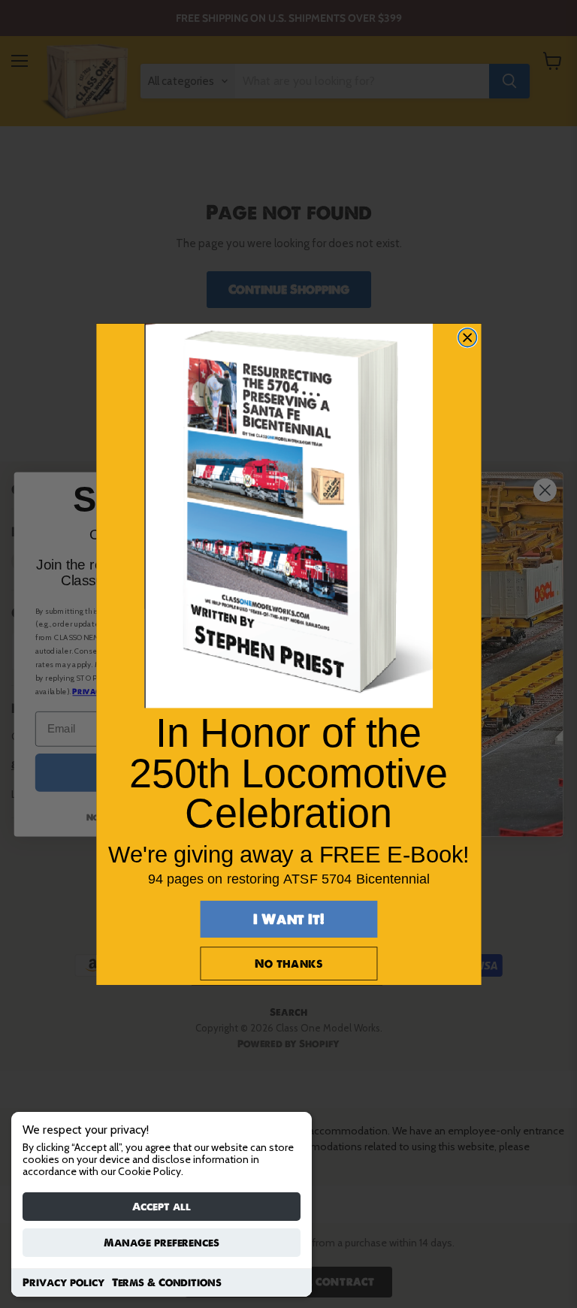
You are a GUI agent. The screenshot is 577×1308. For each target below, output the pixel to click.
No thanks (288, 963)
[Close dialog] (467, 337)
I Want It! (288, 918)
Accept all (161, 1206)
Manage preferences (161, 1242)
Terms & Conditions (167, 1282)
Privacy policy (63, 1282)
